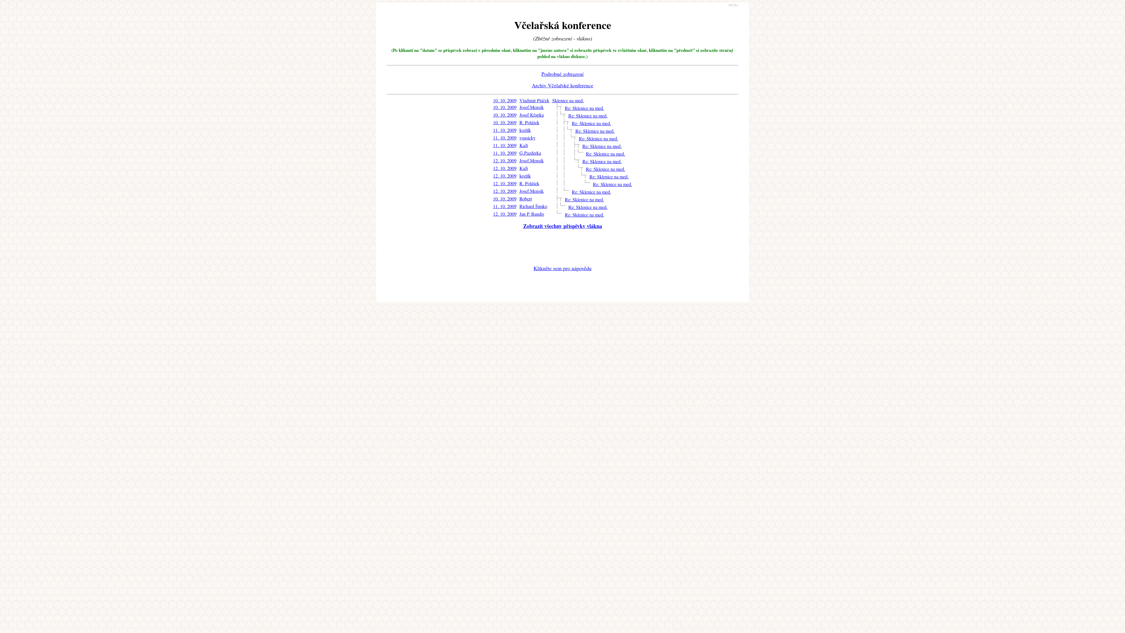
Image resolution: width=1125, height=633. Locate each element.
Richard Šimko (533, 206)
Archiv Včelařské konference (562, 85)
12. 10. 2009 (505, 160)
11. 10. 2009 (505, 130)
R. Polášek (529, 122)
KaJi (523, 145)
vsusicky (527, 138)
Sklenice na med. (568, 100)
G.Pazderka (530, 153)
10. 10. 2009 (505, 100)
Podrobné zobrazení (562, 73)
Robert (525, 198)
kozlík (525, 130)
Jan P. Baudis (531, 214)
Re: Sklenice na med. (584, 108)
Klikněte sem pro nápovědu (562, 268)
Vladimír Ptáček (534, 100)
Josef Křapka (531, 115)
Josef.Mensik (531, 107)
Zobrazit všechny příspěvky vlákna (562, 226)
